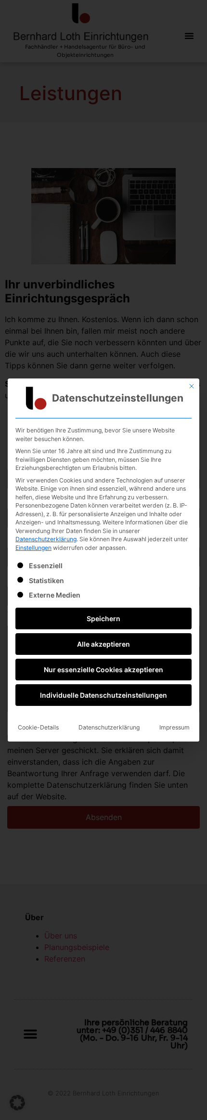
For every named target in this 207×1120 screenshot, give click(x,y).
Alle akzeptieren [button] (103, 644)
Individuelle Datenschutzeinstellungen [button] (103, 695)
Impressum (174, 727)
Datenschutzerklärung (46, 539)
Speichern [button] (103, 618)
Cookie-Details (38, 727)
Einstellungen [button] (33, 547)
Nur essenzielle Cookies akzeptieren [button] (103, 669)
